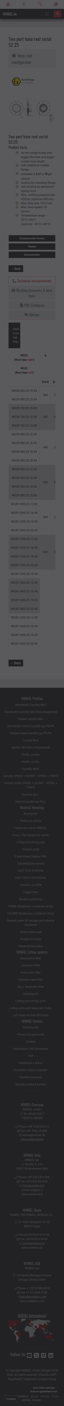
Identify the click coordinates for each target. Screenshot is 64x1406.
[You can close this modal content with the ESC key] (32, 703)
